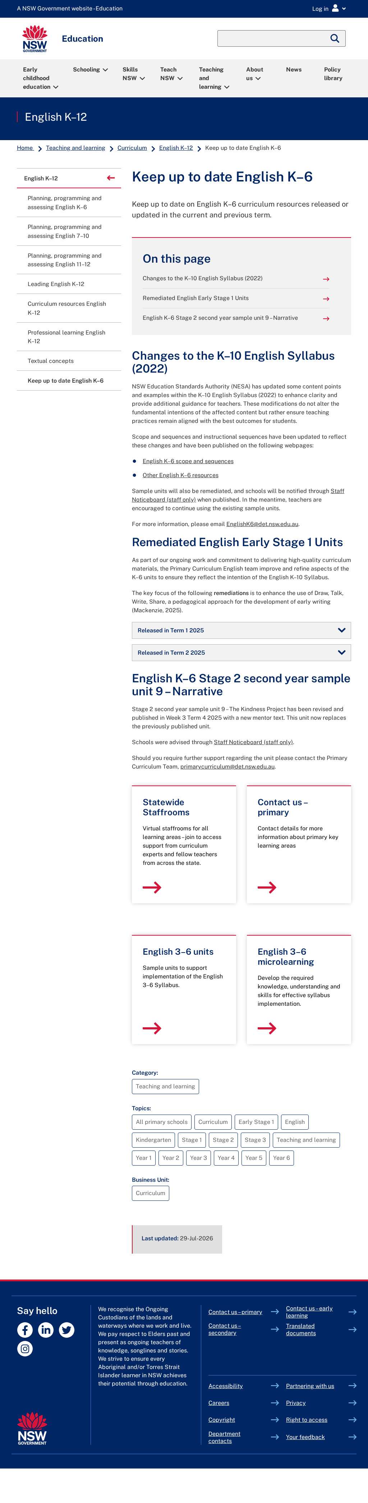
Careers (218, 1403)
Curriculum (132, 147)
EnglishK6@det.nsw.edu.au (262, 524)
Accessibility (225, 1386)
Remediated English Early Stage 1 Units (196, 298)
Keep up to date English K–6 (66, 380)
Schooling (86, 69)
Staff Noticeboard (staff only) (253, 742)
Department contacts (224, 1437)
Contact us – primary (235, 1312)
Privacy (296, 1403)
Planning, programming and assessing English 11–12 (65, 260)
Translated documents (301, 1330)
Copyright (221, 1419)
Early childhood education (36, 78)
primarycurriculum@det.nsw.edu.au (227, 766)
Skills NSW (130, 74)
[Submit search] (335, 38)
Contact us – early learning (309, 1312)
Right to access (306, 1419)
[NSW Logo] (34, 38)
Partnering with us (310, 1386)
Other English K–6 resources (180, 475)
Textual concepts (51, 361)
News (294, 69)
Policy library (333, 74)
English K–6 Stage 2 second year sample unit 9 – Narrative (220, 317)
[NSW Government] (32, 1428)
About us (254, 74)
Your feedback (305, 1437)
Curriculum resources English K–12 (67, 308)
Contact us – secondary (224, 1329)
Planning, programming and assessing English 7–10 (65, 231)
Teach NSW (168, 74)
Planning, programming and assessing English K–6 (65, 203)
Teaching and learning (211, 78)
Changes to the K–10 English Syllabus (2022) (203, 278)
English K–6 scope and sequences (188, 461)
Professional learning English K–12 (66, 337)
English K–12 (56, 116)
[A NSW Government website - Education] (71, 9)
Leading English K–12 (56, 284)
